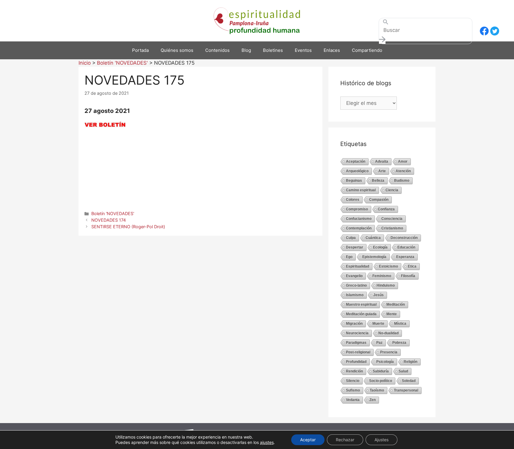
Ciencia (392, 190)
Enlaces (332, 50)
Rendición (354, 371)
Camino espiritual (361, 190)
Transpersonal (406, 390)
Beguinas (354, 180)
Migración (354, 323)
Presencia (388, 352)
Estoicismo (388, 266)
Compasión (378, 200)
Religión (410, 362)
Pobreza (399, 343)
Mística (400, 323)
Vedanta (353, 400)
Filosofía (408, 276)
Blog (246, 50)
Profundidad (356, 362)
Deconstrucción (404, 238)
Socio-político (380, 381)
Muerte (378, 323)
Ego (349, 257)
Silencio (352, 381)
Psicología (385, 362)
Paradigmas (356, 343)
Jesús (378, 295)
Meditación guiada (361, 314)
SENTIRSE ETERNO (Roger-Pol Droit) (128, 226)
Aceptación (355, 161)
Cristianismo (392, 228)
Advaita (381, 161)
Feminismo (381, 276)
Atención (403, 171)
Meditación (395, 304)
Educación (406, 247)
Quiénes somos (177, 50)
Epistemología (374, 257)
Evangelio (354, 276)
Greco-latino (356, 285)
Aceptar (308, 439)
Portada (140, 50)
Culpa (351, 238)
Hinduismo (386, 285)
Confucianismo (359, 219)
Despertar (354, 247)
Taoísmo (377, 390)
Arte (382, 171)
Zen (372, 400)
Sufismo (353, 390)
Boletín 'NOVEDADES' (112, 213)
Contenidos (217, 50)
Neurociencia (357, 333)
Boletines (273, 50)
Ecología (380, 247)
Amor (403, 161)
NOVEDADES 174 (108, 220)
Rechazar (345, 439)
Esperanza (405, 257)
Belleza (378, 180)
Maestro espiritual (361, 304)
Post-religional (358, 352)
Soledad (409, 381)
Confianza (386, 209)
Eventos (303, 50)
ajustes (267, 442)
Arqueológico (357, 171)
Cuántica (373, 238)
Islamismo (354, 295)
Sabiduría (381, 371)
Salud (403, 371)
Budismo (401, 180)
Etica (412, 266)
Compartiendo (367, 50)
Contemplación (359, 228)
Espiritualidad (357, 266)
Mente (391, 314)
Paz (379, 343)
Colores (352, 200)
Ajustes (381, 439)
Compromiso (357, 209)
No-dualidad (388, 333)
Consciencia (391, 219)
